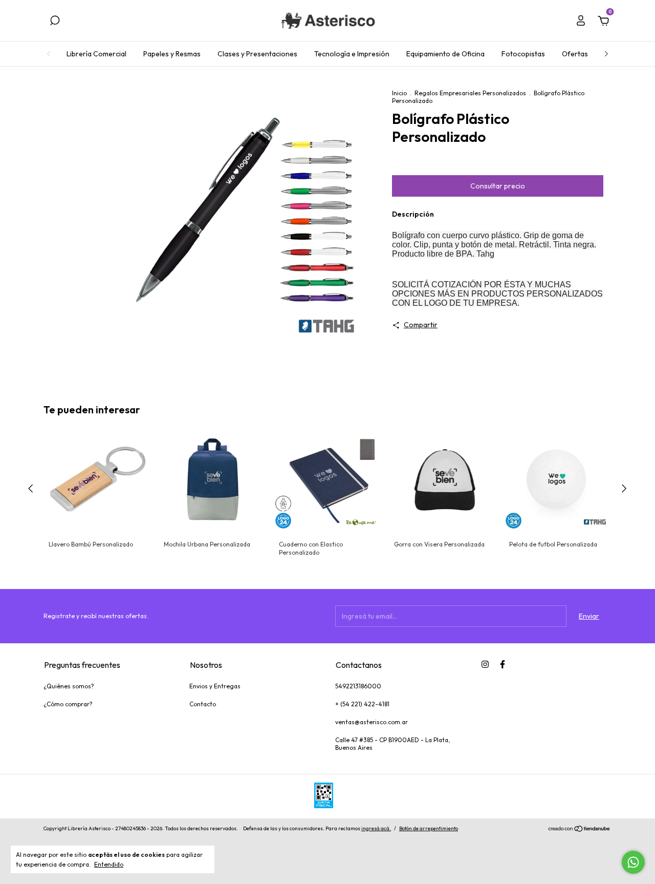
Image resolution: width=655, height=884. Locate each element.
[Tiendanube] (580, 829)
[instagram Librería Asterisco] (485, 664)
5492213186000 (358, 686)
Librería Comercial (96, 53)
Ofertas (575, 53)
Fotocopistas (523, 53)
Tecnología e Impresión (351, 53)
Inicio (399, 93)
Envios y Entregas (215, 686)
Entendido (108, 864)
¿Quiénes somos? (68, 686)
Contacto (202, 704)
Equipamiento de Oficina (445, 53)
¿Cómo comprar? (68, 704)
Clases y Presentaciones (257, 53)
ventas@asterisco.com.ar (371, 722)
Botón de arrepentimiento (428, 828)
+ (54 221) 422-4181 (362, 704)
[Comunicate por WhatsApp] (633, 862)
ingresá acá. (376, 828)
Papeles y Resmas (172, 53)
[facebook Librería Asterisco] (502, 664)
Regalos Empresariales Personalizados (470, 93)
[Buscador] (54, 22)
